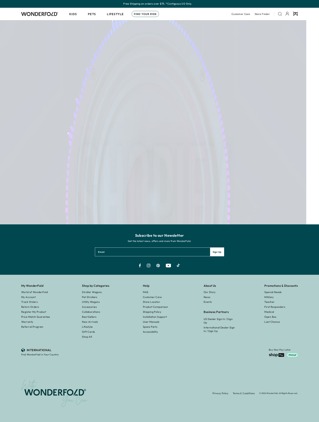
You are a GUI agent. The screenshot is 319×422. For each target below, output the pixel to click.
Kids (73, 14)
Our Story (210, 292)
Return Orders (30, 307)
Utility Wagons (91, 302)
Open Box (270, 316)
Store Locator (151, 302)
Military (269, 297)
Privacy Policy (220, 393)
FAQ (145, 292)
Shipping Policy (152, 312)
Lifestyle (115, 14)
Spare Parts (150, 326)
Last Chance (272, 321)
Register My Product (33, 312)
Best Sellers (89, 316)
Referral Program (32, 326)
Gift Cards (88, 331)
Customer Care (240, 14)
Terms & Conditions (244, 393)
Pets (92, 14)
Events (208, 302)
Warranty (27, 321)
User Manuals (151, 321)
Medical (269, 312)
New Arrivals (90, 321)
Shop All (87, 336)
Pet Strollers (89, 297)
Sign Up (217, 251)
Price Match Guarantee (35, 316)
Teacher (269, 302)
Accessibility (150, 331)
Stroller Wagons (92, 292)
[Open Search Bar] (280, 14)
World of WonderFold (34, 292)
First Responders (274, 307)
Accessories (89, 307)
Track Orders (29, 302)
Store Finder (262, 14)
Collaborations (91, 312)
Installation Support (155, 316)
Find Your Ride (145, 14)
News (207, 297)
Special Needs (273, 292)
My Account (28, 297)
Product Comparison (155, 307)
